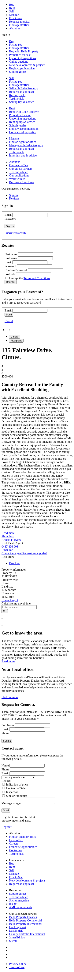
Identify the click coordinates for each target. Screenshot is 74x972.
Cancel (9, 321)
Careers (13, 843)
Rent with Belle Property (24, 111)
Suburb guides (17, 71)
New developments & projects (27, 65)
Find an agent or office (22, 141)
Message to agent (12, 803)
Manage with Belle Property (26, 145)
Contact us (15, 850)
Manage (14, 14)
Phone (5, 733)
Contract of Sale (15, 788)
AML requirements (20, 907)
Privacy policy (17, 963)
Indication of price (17, 784)
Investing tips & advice (23, 155)
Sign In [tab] (13, 195)
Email (8, 214)
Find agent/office (19, 25)
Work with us (17, 178)
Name (5, 765)
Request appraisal (19, 21)
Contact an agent (12, 553)
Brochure (14, 563)
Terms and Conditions (37, 278)
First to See (16, 877)
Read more (8, 533)
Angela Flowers (11, 539)
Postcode (10, 274)
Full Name (8, 725)
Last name (11, 258)
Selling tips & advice (21, 102)
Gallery (14, 336)
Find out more (10, 697)
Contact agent (10, 600)
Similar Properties (16, 795)
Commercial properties (22, 132)
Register (6, 827)
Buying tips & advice (22, 68)
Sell (11, 11)
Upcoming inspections (22, 58)
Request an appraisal (21, 91)
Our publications (19, 175)
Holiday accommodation (24, 128)
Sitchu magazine (19, 900)
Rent (12, 8)
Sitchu (13, 940)
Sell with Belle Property (23, 88)
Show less (8, 536)
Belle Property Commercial (25, 920)
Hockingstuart (17, 927)
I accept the (29, 278)
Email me (7, 550)
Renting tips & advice (22, 122)
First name (11, 254)
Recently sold (17, 95)
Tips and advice (18, 172)
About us (14, 28)
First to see (15, 18)
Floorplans (16, 340)
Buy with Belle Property (23, 51)
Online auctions (18, 61)
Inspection (12, 792)
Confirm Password (16, 270)
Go (4, 611)
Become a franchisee (21, 182)
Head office (16, 840)
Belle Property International (25, 923)
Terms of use (16, 967)
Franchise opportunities (23, 846)
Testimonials (16, 98)
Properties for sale (20, 54)
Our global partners (20, 168)
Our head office (18, 165)
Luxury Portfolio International (27, 934)
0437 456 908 (10, 546)
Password (10, 218)
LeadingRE (16, 930)
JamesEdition (17, 937)
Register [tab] (14, 198)
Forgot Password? (15, 232)
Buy (11, 4)
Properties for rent (20, 115)
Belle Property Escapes (23, 917)
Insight (13, 903)
